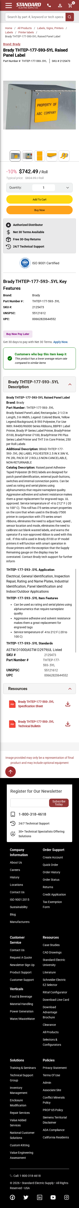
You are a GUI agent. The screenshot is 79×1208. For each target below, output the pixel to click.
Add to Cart (39, 199)
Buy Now (39, 210)
